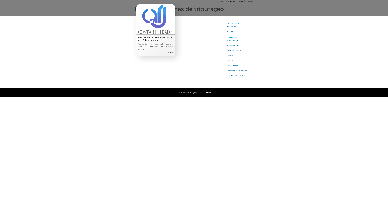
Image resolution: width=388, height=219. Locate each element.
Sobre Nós (227, 1)
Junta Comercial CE (234, 50)
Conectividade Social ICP (236, 76)
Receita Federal (232, 40)
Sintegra (230, 61)
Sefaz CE (230, 56)
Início (221, 1)
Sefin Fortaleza (232, 66)
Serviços (234, 1)
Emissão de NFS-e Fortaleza (237, 71)
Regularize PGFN (233, 46)
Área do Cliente (249, 1)
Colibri (208, 92)
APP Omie (230, 31)
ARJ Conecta (231, 26)
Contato (241, 1)
